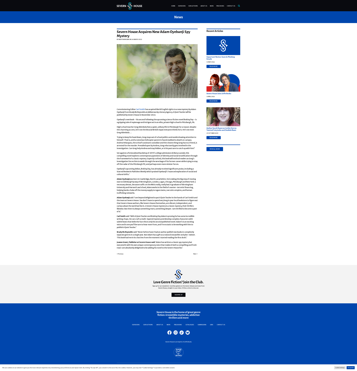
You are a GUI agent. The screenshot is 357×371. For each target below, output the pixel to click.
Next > (195, 254)
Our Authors (193, 6)
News (212, 6)
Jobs (211, 325)
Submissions (202, 325)
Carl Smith (140, 109)
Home (173, 6)
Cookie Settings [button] (340, 367)
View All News (215, 149)
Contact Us (231, 6)
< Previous (120, 254)
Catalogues (189, 325)
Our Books (182, 6)
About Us (204, 6)
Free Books (220, 6)
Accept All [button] (351, 367)
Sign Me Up (178, 295)
